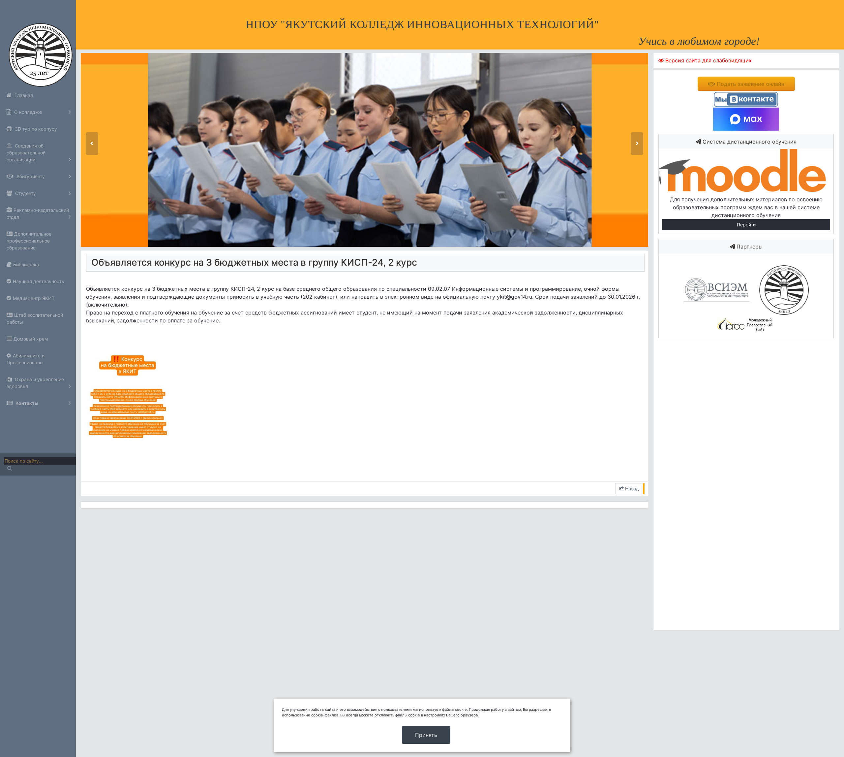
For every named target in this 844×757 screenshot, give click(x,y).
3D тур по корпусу (35, 129)
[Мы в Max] (746, 118)
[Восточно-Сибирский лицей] (780, 289)
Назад (631, 488)
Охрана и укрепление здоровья (35, 383)
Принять (426, 735)
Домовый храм (31, 339)
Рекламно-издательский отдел (38, 213)
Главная (23, 95)
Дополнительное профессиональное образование (29, 240)
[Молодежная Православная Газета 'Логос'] (746, 324)
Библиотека (26, 264)
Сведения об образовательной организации (26, 152)
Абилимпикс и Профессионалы (26, 359)
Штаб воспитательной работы (35, 318)
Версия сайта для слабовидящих (708, 60)
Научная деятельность (38, 281)
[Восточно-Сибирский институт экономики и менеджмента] (716, 289)
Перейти (746, 224)
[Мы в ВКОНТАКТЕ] (746, 98)
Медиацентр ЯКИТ (34, 298)
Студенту (25, 193)
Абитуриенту (30, 176)
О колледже (27, 112)
